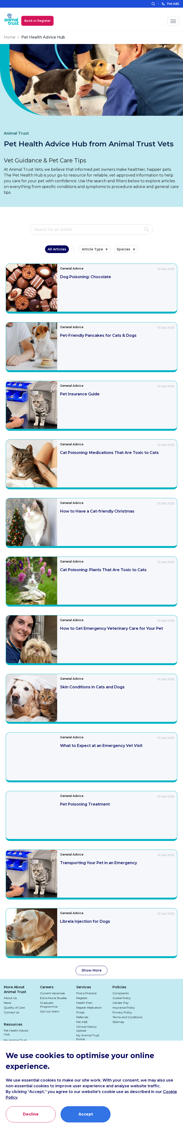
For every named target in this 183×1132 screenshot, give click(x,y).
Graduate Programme (48, 1004)
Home (9, 37)
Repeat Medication (89, 1007)
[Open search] (153, 4)
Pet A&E (82, 1022)
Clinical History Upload (86, 1028)
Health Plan (84, 1003)
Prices (80, 1012)
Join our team (49, 1011)
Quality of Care (14, 1007)
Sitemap (118, 1022)
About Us (10, 998)
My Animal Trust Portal (87, 1037)
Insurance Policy (123, 1007)
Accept (85, 1114)
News (7, 1003)
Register (81, 998)
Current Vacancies (52, 993)
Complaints (120, 993)
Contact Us (11, 1012)
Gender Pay (120, 1003)
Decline (31, 1114)
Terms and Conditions (127, 1017)
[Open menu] (173, 21)
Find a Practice (86, 993)
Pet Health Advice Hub (16, 1032)
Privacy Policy (122, 1012)
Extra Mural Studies (53, 998)
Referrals (82, 1017)
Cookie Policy (121, 998)
